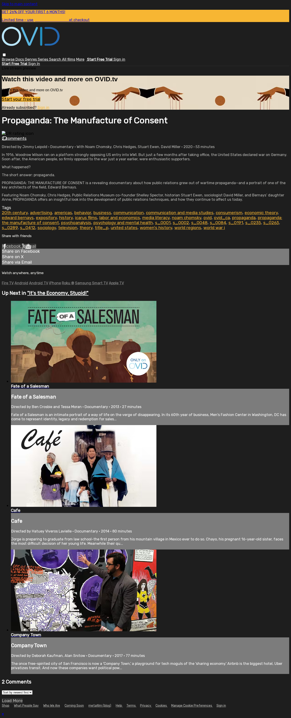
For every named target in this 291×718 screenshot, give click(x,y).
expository (46, 217)
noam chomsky (186, 217)
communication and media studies (179, 212)
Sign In (34, 64)
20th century (15, 212)
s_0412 (27, 227)
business (102, 212)
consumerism (229, 212)
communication (128, 212)
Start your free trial (21, 99)
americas (63, 212)
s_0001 (163, 222)
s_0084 (218, 222)
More (80, 59)
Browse (8, 59)
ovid (207, 217)
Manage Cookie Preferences (192, 706)
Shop (5, 706)
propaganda (244, 217)
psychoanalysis (76, 222)
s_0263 (271, 222)
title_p (101, 227)
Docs (20, 59)
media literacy (156, 217)
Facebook (12, 246)
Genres (31, 59)
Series (43, 59)
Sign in (119, 59)
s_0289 (10, 227)
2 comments (14, 138)
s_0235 (253, 222)
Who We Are (51, 706)
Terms (131, 706)
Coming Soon (74, 706)
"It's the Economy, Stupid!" (57, 293)
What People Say (26, 706)
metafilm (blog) (99, 706)
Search (55, 59)
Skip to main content (20, 4)
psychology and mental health (123, 222)
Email (31, 246)
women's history (156, 227)
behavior (82, 212)
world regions (187, 227)
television (67, 227)
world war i (214, 227)
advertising (41, 212)
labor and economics (119, 217)
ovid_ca (222, 217)
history (66, 217)
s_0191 (235, 222)
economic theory (261, 212)
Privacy (146, 706)
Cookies (162, 706)
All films (68, 59)
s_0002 (181, 222)
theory (86, 227)
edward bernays (18, 217)
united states (124, 227)
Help (119, 706)
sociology (47, 227)
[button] (4, 54)
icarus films (86, 217)
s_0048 (199, 222)
